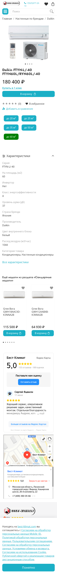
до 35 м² (11, 127)
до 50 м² (29, 127)
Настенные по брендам (29, 18)
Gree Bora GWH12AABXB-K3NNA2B (40, 311)
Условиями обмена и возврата (30, 548)
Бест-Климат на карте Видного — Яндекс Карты (28, 430)
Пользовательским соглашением (32, 541)
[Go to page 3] (7, 342)
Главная (7, 18)
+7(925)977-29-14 (32, 4)
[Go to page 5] (11, 342)
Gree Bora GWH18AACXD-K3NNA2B (11, 311)
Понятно (28, 567)
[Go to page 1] (3, 342)
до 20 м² (11, 118)
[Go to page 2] (5, 342)
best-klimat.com (27, 526)
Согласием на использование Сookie (24, 552)
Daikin (50, 18)
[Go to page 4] (9, 342)
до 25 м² (29, 118)
